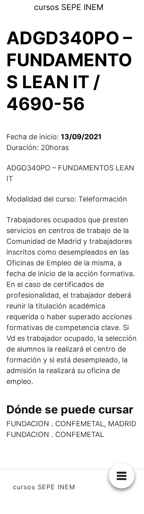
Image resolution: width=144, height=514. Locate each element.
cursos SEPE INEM (69, 7)
